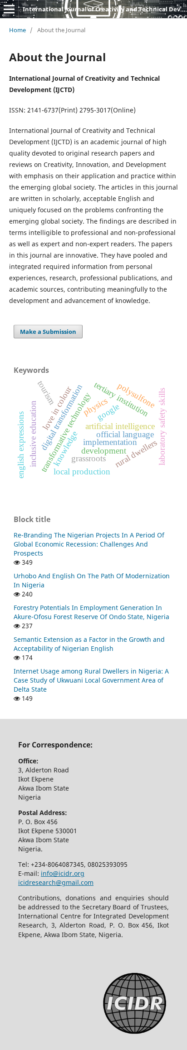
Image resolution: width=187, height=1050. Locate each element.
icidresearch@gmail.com (56, 882)
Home (17, 30)
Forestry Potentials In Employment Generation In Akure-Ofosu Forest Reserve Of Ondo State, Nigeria (91, 612)
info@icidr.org (62, 873)
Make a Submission (48, 331)
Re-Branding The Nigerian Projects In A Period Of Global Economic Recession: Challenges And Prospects (89, 544)
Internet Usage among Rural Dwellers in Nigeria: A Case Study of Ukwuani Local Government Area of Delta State (91, 680)
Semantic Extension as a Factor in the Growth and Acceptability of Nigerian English (89, 644)
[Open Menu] (9, 9)
